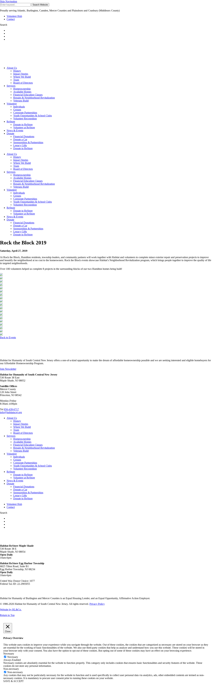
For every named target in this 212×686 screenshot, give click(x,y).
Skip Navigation (8, 1)
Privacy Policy (97, 603)
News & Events (15, 130)
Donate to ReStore (23, 124)
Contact (11, 19)
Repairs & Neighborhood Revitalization (34, 97)
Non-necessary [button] (11, 668)
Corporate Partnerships (25, 112)
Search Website (40, 4)
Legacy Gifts (20, 145)
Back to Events (8, 337)
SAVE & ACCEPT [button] (13, 681)
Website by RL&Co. (11, 609)
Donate (10, 133)
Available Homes (22, 91)
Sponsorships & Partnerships (28, 142)
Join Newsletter (8, 369)
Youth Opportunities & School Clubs (32, 115)
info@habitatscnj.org (11, 412)
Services (11, 85)
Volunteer (12, 103)
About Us (12, 67)
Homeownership (22, 88)
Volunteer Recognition (25, 118)
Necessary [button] (8, 653)
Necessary (12, 657)
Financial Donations (23, 136)
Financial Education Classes (28, 94)
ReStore (11, 121)
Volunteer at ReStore (24, 127)
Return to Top (7, 615)
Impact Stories (20, 73)
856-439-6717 (11, 409)
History (17, 70)
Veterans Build (21, 100)
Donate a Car (20, 139)
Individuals (19, 106)
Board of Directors (23, 82)
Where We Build (22, 76)
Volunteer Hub (14, 16)
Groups (17, 109)
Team (16, 79)
